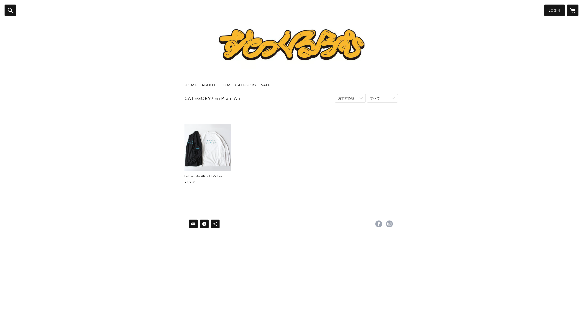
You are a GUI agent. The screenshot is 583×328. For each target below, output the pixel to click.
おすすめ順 (346, 98)
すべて (375, 98)
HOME (190, 85)
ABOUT (209, 85)
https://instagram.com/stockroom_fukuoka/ (389, 223)
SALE (265, 85)
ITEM (225, 85)
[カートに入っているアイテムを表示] (572, 10)
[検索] (10, 10)
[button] (554, 10)
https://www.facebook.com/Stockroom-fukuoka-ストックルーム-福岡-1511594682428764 (378, 223)
